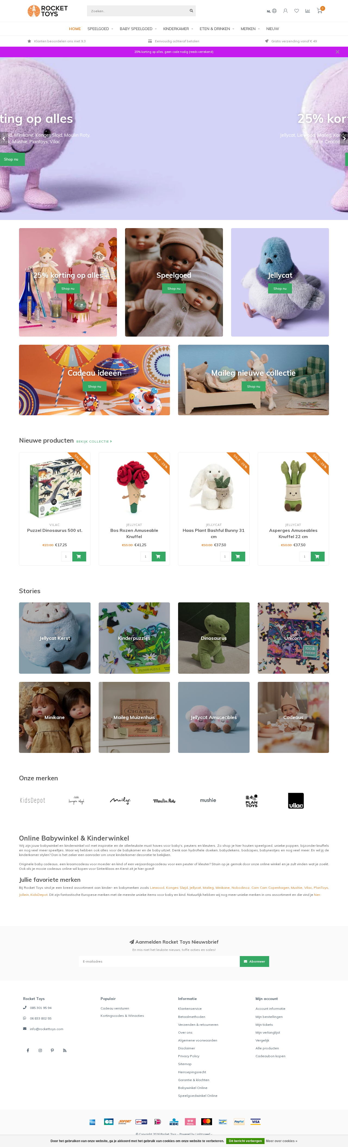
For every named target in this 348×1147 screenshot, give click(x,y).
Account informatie (270, 1009)
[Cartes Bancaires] (109, 1122)
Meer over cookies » (281, 1141)
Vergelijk (262, 1040)
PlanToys (321, 888)
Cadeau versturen (115, 1008)
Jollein (24, 895)
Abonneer (256, 961)
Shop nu (174, 159)
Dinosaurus (187, 605)
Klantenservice (190, 1009)
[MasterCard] (206, 1122)
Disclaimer (186, 1048)
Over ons (185, 1032)
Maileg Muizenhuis (113, 684)
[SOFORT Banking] (125, 1122)
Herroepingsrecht (192, 1072)
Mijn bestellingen (269, 1017)
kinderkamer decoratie (134, 855)
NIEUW (272, 28)
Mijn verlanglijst (268, 1032)
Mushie (296, 888)
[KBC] (174, 1122)
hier (317, 895)
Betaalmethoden (191, 1017)
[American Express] (92, 1122)
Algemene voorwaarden (197, 1040)
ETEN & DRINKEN (215, 28)
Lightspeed (202, 1134)
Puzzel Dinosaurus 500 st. (54, 530)
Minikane (26, 684)
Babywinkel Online (192, 1088)
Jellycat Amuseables (194, 684)
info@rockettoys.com (46, 1029)
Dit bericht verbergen (245, 1141)
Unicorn (264, 605)
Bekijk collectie (93, 441)
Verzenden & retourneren (198, 1025)
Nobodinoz (241, 888)
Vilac (308, 888)
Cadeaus (265, 684)
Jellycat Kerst (29, 605)
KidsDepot (39, 895)
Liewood (157, 888)
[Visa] (255, 1122)
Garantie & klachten (193, 1080)
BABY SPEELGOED (136, 28)
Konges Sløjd (177, 888)
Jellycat (195, 888)
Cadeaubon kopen (270, 1056)
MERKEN (248, 28)
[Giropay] (141, 1122)
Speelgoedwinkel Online (197, 1096)
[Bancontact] (223, 1122)
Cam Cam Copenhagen (270, 888)
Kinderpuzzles (110, 605)
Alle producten (267, 1048)
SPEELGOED (98, 28)
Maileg (208, 888)
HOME (75, 28)
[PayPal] (239, 1122)
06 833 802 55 (40, 1018)
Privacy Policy (188, 1056)
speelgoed (263, 846)
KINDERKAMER (176, 28)
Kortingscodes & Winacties (122, 1016)
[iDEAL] (157, 1122)
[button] (4, 138)
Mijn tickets (264, 1025)
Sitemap (185, 1064)
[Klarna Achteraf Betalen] (190, 1122)
